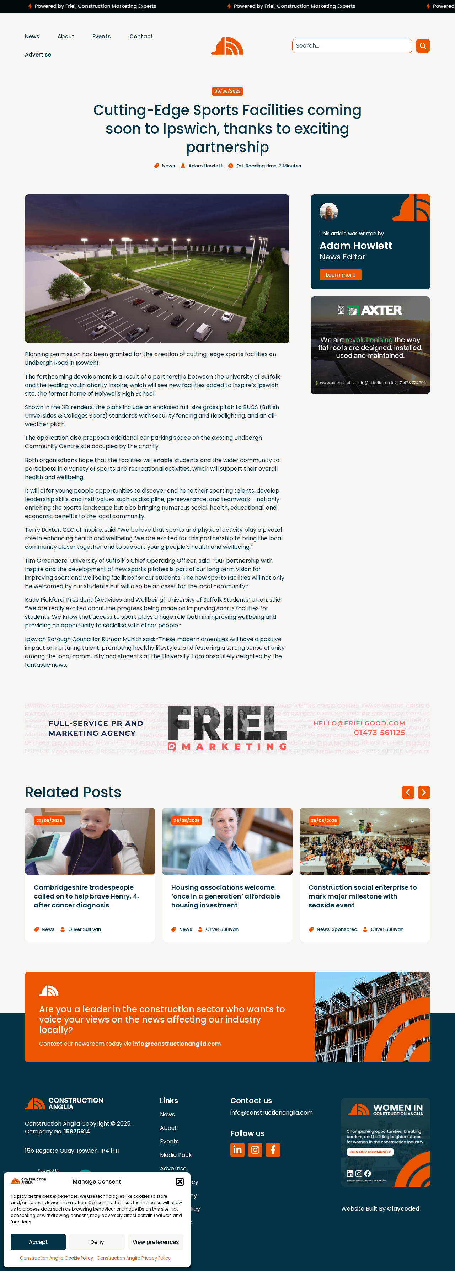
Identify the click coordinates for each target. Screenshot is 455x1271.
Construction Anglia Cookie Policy (56, 1258)
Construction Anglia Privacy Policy (134, 1258)
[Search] (423, 46)
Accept (38, 1242)
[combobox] (352, 46)
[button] (179, 1181)
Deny (97, 1242)
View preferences (156, 1242)
